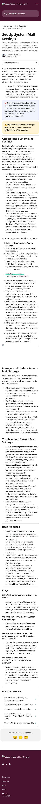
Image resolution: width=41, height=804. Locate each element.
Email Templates (20, 26)
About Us (5, 781)
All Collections (7, 26)
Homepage (6, 777)
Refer (4, 785)
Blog (3, 789)
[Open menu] (37, 4)
